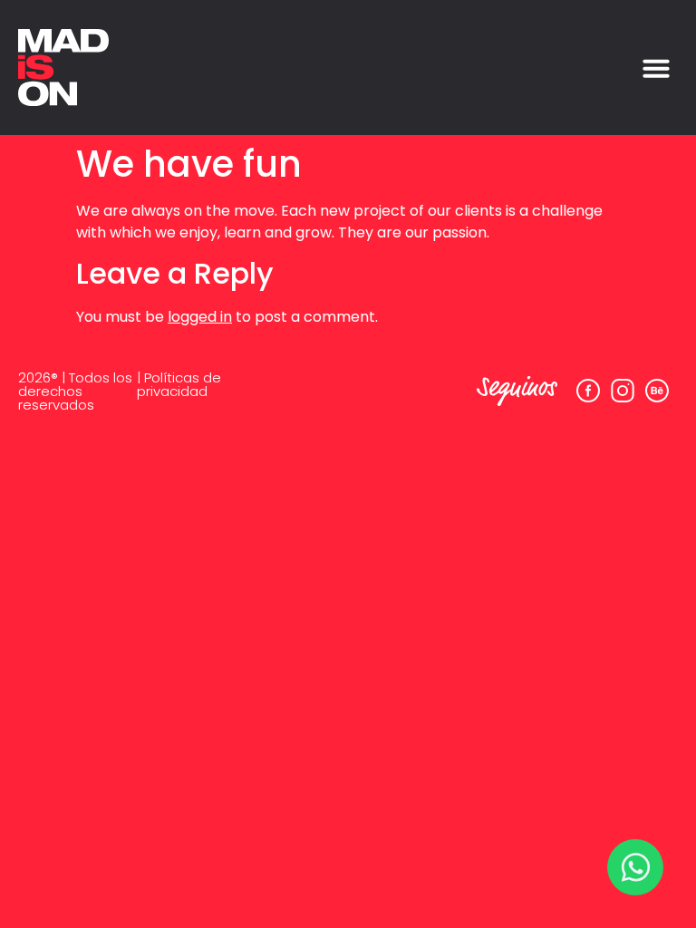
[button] (656, 68)
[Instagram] (622, 390)
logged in (200, 316)
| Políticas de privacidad (179, 384)
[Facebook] (588, 390)
